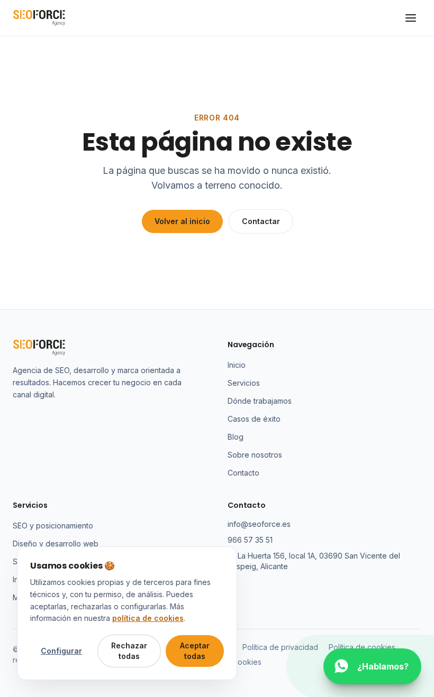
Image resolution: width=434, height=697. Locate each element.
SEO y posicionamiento (53, 525)
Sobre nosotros (255, 454)
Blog (235, 436)
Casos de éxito (254, 418)
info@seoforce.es (259, 523)
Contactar (261, 221)
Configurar (61, 650)
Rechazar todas (129, 651)
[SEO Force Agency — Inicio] (39, 18)
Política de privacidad (280, 647)
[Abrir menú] (410, 18)
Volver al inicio (182, 221)
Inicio (237, 364)
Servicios (244, 382)
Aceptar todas (195, 651)
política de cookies (148, 618)
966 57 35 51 (250, 539)
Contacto (243, 472)
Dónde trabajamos (260, 400)
